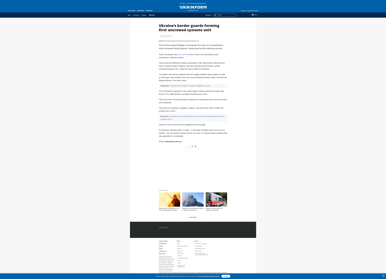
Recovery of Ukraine (182, 246)
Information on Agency (201, 243)
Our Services (198, 251)
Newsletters (140, 10)
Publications (163, 241)
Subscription (132, 10)
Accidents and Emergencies (181, 266)
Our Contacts (198, 246)
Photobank (149, 10)
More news (193, 217)
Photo (161, 246)
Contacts (208, 15)
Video (161, 248)
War (129, 15)
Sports (144, 15)
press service (183, 55)
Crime (179, 263)
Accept (225, 276)
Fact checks (180, 253)
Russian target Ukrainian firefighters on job (190, 86)
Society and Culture (182, 258)
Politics (179, 248)
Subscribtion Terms (200, 248)
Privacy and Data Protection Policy (208, 276)
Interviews (162, 243)
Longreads (162, 251)
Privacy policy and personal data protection (201, 254)
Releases (162, 253)
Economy (136, 15)
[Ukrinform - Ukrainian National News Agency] (192, 7)
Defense (179, 255)
